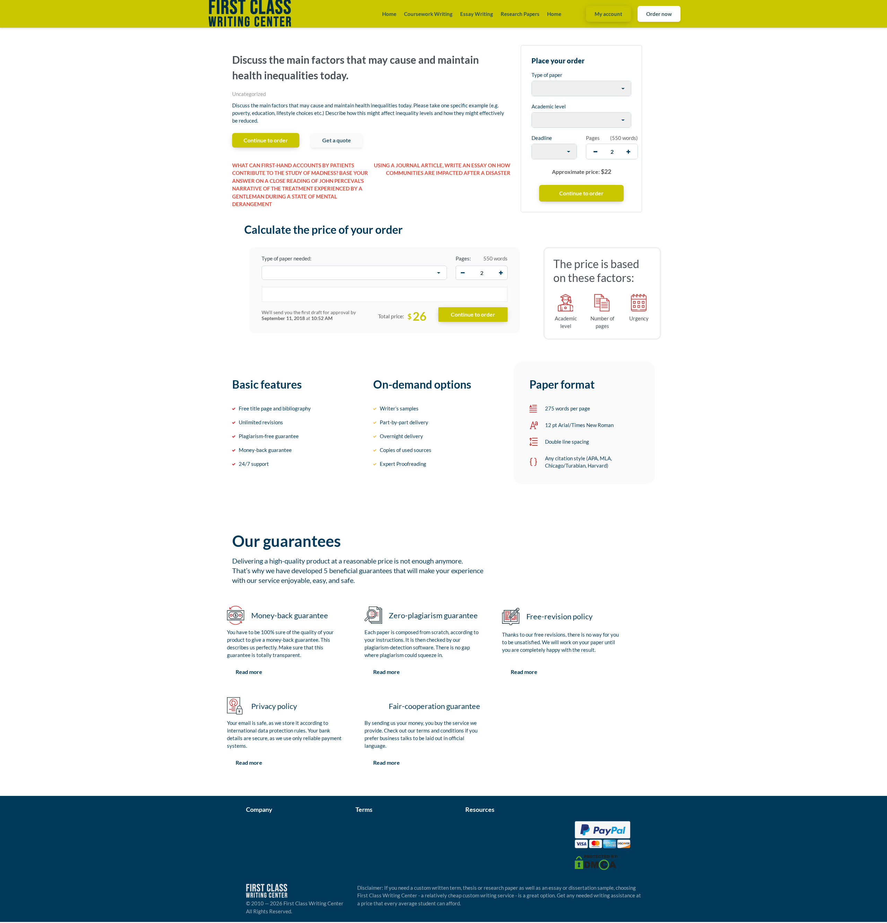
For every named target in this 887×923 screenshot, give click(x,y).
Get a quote (336, 140)
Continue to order (266, 140)
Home (389, 14)
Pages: (463, 258)
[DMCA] (596, 862)
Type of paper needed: (286, 258)
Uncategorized (249, 94)
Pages (593, 138)
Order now (659, 14)
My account (608, 14)
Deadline (542, 138)
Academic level (549, 106)
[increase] (628, 151)
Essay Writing (476, 14)
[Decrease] (462, 272)
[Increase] (500, 272)
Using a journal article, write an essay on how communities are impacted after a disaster (442, 169)
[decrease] (595, 151)
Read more (249, 671)
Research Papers (520, 14)
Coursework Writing (428, 14)
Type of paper (547, 75)
